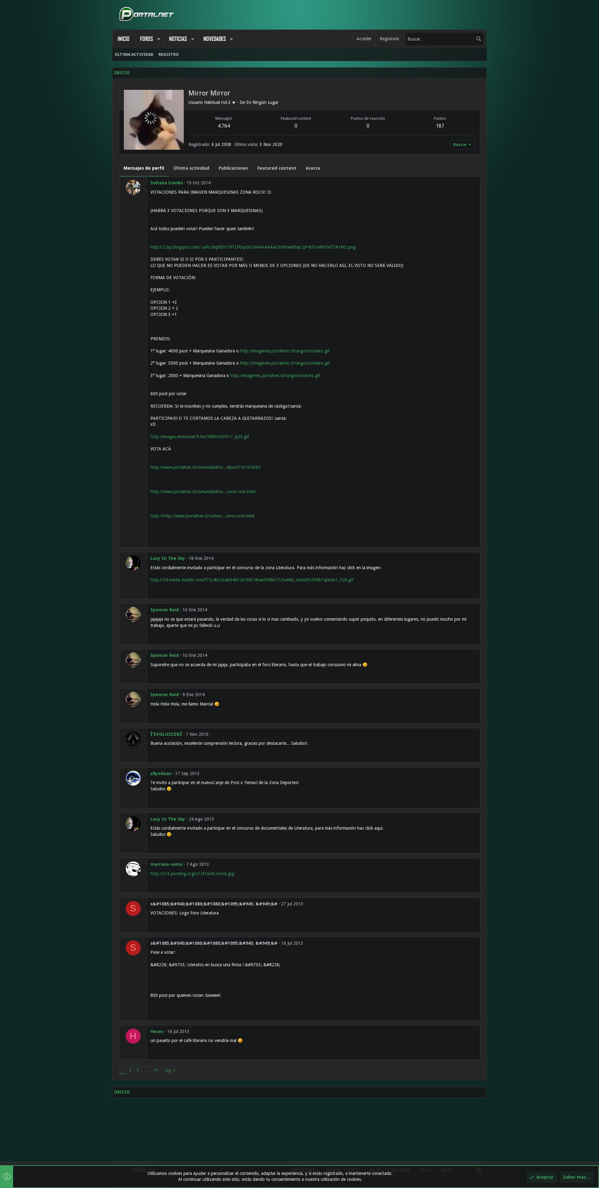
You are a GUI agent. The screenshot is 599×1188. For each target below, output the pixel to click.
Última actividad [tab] (191, 168)
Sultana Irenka (166, 182)
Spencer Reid (164, 609)
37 (155, 1070)
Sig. (168, 1070)
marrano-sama (166, 864)
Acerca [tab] (313, 168)
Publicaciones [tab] (233, 168)
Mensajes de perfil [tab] (144, 168)
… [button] (146, 1070)
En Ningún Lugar (262, 102)
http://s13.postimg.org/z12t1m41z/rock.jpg (192, 873)
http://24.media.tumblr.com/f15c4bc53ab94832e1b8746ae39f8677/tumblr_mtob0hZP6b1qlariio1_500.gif (251, 579)
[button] (158, 39)
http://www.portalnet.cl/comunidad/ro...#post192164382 (205, 467)
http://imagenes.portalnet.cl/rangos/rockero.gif (285, 350)
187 (440, 126)
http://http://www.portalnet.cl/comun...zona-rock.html (202, 515)
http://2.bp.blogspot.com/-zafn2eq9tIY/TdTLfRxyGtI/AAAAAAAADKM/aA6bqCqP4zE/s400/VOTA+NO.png (253, 247)
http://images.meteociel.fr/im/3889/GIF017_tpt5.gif (199, 436)
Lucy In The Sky (167, 558)
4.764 (224, 126)
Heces (156, 1031)
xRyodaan (160, 773)
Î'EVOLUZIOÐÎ (166, 734)
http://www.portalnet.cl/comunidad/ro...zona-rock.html (203, 491)
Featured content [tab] (276, 168)
